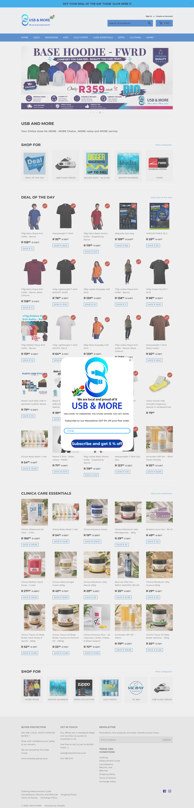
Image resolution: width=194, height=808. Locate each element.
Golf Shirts (81, 37)
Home (24, 37)
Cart (166, 23)
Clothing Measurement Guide (36, 791)
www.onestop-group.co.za (34, 758)
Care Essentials (103, 37)
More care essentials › (162, 493)
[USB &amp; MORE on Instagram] (169, 791)
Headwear (51, 37)
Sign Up (167, 740)
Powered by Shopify (55, 805)
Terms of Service (107, 778)
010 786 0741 (66, 758)
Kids (66, 37)
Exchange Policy (107, 781)
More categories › (164, 145)
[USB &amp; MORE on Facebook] (164, 791)
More (149, 37)
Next (166, 77)
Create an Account (164, 16)
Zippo (121, 37)
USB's (36, 37)
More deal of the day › (162, 197)
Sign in (149, 16)
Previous (27, 77)
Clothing (135, 37)
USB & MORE (35, 805)
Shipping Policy (107, 774)
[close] (190, 3)
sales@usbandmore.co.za (73, 753)
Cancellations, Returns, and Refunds (106, 767)
